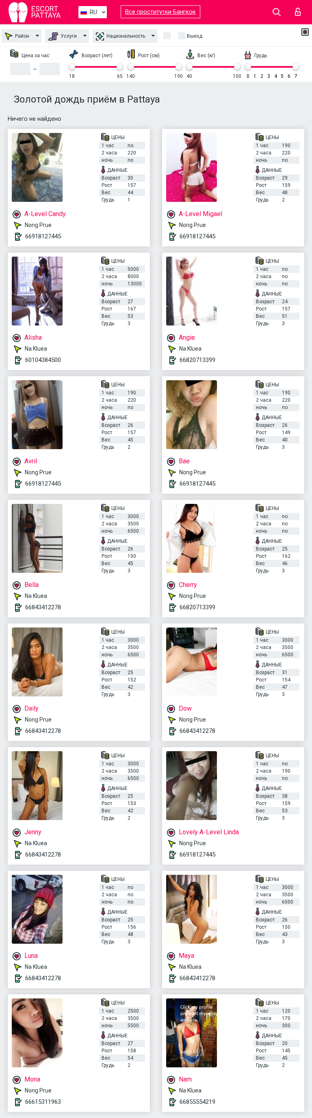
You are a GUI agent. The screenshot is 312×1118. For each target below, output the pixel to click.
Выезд (194, 36)
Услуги (68, 36)
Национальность (125, 36)
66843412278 (43, 607)
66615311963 (43, 1101)
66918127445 (43, 236)
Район (21, 36)
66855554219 (197, 1101)
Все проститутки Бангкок (160, 11)
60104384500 (43, 360)
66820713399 (197, 360)
